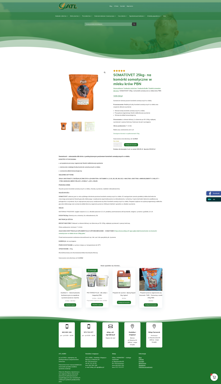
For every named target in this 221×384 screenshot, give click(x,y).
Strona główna (118, 88)
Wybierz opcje (70, 305)
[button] (104, 72)
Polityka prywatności (145, 367)
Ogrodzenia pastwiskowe (136, 16)
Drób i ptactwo (74, 16)
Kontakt (122, 6)
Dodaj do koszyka (131, 145)
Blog (111, 6)
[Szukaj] (134, 24)
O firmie (116, 6)
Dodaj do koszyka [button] (124, 302)
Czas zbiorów (122, 16)
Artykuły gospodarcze (153, 16)
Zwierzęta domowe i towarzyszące (104, 16)
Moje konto (130, 6)
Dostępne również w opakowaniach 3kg (126, 133)
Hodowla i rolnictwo (60, 16)
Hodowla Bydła (143, 88)
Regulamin (142, 365)
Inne (164, 16)
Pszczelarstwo (86, 16)
